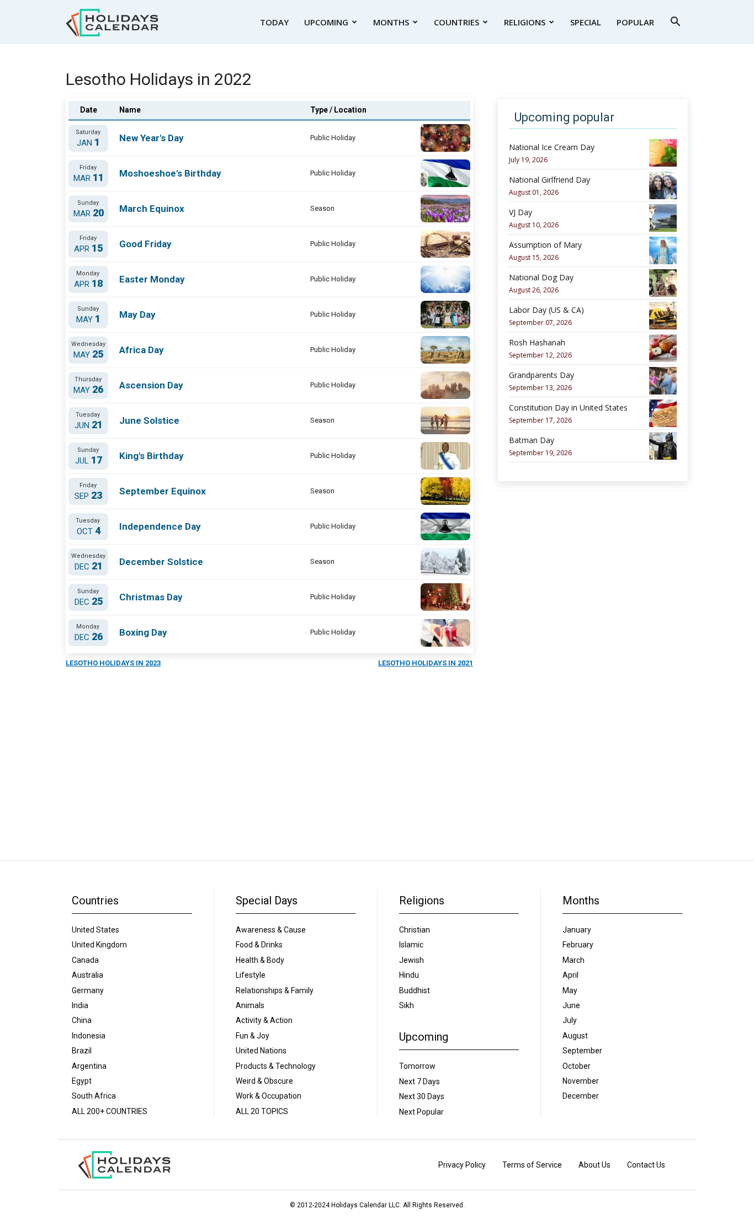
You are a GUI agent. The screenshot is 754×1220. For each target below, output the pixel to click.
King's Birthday (151, 455)
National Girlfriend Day (549, 180)
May (88, 319)
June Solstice (149, 420)
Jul (88, 460)
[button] (675, 23)
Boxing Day (143, 632)
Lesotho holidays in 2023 (113, 663)
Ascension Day (151, 385)
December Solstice (161, 561)
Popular (635, 22)
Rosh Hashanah (537, 343)
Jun (89, 425)
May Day (137, 314)
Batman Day (531, 440)
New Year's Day (151, 137)
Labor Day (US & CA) (546, 310)
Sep (88, 496)
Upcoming (326, 22)
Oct (88, 531)
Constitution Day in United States (568, 408)
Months (391, 22)
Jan (88, 142)
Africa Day (141, 349)
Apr (88, 248)
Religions (524, 22)
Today (274, 22)
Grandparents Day (541, 375)
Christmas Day (151, 597)
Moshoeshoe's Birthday (170, 173)
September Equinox (162, 491)
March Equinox (151, 208)
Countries (456, 22)
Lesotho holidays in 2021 (425, 663)
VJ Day (520, 212)
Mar (88, 178)
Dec (89, 566)
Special (585, 22)
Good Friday (145, 243)
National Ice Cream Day (551, 147)
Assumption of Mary (545, 245)
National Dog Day (541, 278)
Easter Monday (152, 279)
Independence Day (160, 526)
